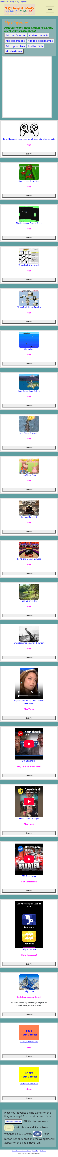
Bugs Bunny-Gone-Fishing (29, 391)
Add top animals (38, 35)
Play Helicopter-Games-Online (29, 223)
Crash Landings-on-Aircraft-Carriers (29, 643)
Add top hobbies (15, 46)
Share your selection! (29, 1083)
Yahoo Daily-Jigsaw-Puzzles (29, 307)
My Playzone (21, 1)
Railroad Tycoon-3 (29, 517)
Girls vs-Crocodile (29, 601)
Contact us (43, 1151)
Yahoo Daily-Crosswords (29, 265)
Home (2, 1)
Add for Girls (35, 46)
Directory (10, 1)
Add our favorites (16, 35)
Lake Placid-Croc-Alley (29, 433)
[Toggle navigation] (50, 9)
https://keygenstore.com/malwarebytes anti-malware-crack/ (29, 139)
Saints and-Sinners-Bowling (29, 559)
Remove (29, 153)
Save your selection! (29, 1041)
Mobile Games (14, 51)
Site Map (35, 1151)
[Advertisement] (29, 88)
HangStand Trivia (29, 475)
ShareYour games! (29, 1074)
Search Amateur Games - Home (21, 1151)
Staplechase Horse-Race (29, 181)
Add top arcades (15, 40)
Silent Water (29, 349)
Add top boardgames (40, 40)
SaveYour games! (29, 1032)
